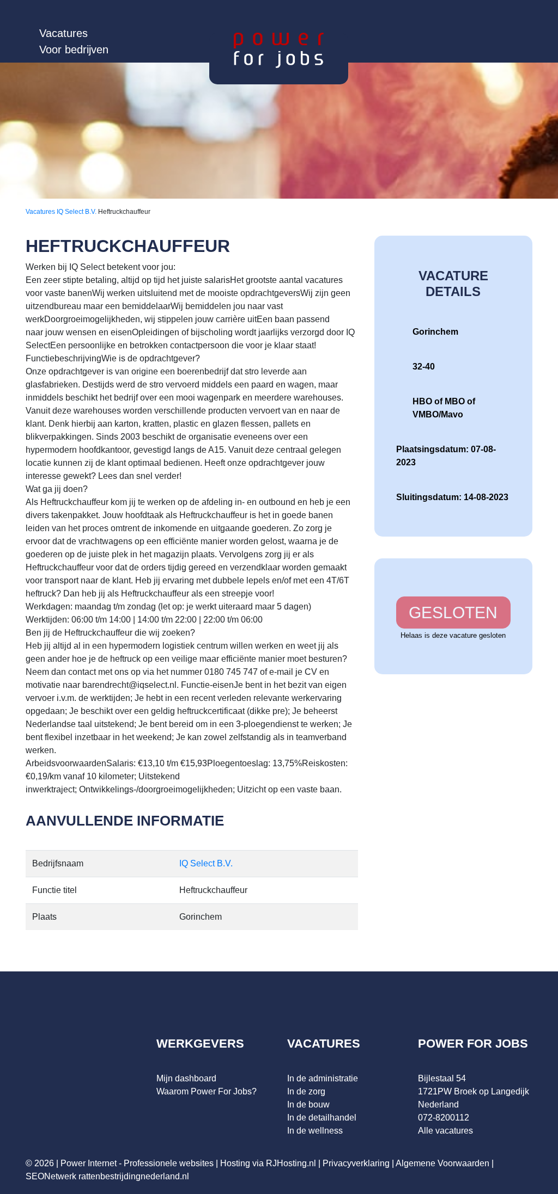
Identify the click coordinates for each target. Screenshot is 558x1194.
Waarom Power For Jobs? (206, 1091)
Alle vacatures (445, 1130)
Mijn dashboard (186, 1078)
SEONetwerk (51, 1176)
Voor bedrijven (73, 50)
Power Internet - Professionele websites (137, 1163)
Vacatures (63, 33)
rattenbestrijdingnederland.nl (133, 1176)
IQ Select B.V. (77, 212)
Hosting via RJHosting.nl (268, 1163)
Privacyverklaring (356, 1163)
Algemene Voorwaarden (442, 1163)
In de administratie (322, 1078)
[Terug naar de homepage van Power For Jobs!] (279, 49)
